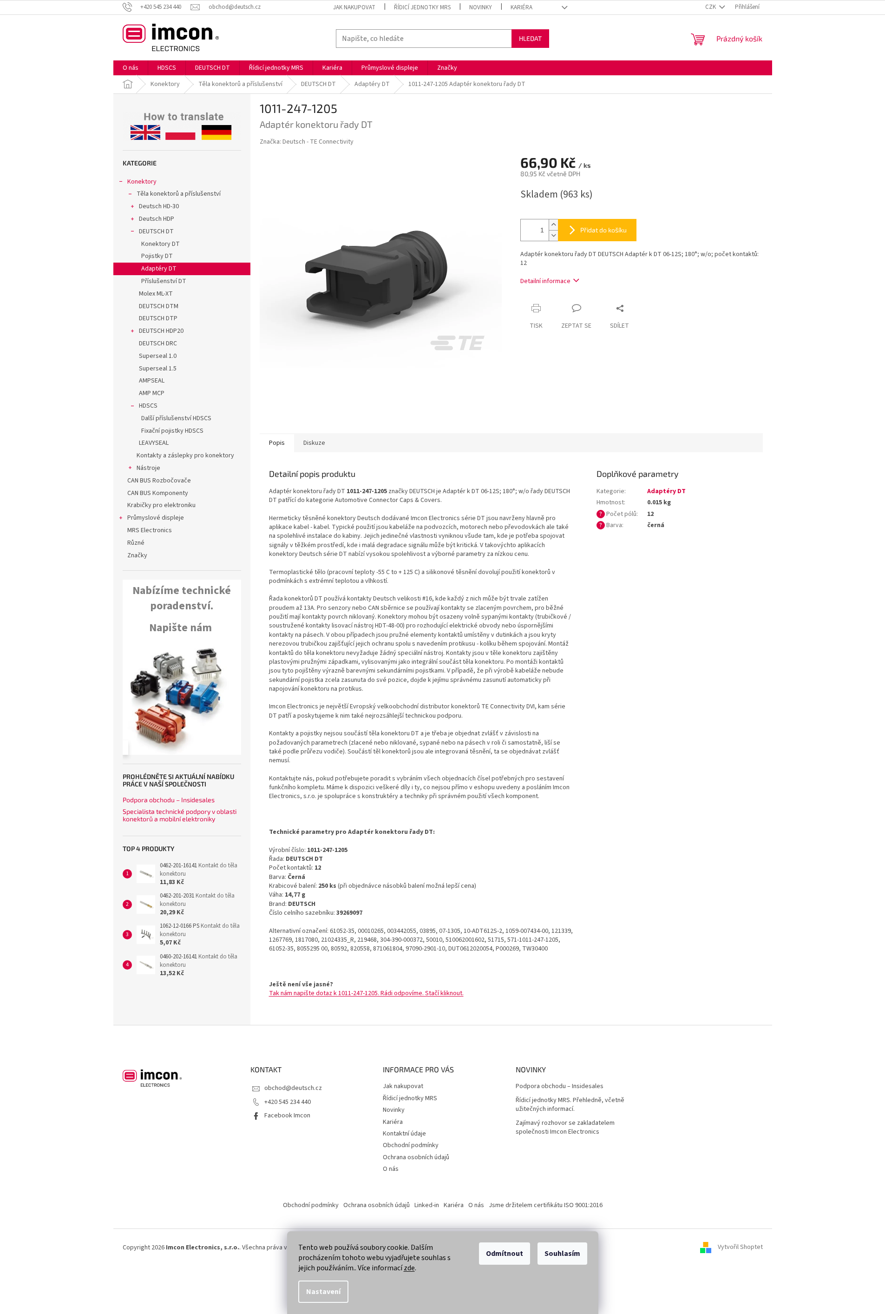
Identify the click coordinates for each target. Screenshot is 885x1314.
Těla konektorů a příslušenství (179, 193)
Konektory (142, 181)
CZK (711, 7)
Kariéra (521, 7)
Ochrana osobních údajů (416, 1157)
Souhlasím (562, 1253)
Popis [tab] (277, 443)
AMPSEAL (151, 380)
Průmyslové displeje (155, 517)
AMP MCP (151, 393)
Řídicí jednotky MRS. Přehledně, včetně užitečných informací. (570, 1105)
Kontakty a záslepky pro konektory (185, 455)
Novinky (480, 7)
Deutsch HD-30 (159, 206)
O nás (391, 1169)
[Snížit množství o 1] (553, 235)
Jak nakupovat (354, 7)
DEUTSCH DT (156, 231)
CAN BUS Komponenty (157, 493)
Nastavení (323, 1292)
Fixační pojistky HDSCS (172, 431)
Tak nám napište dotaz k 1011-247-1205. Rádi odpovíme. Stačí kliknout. (366, 993)
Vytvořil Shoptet (740, 1247)
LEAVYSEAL (154, 443)
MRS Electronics (149, 530)
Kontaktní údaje (404, 1133)
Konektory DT (160, 244)
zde (409, 1268)
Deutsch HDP (156, 219)
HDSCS (148, 405)
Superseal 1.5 (158, 368)
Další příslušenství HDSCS (176, 418)
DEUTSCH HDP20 (161, 331)
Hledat (530, 38)
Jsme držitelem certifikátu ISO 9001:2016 (546, 1205)
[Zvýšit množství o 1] (553, 224)
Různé (135, 543)
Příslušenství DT (163, 281)
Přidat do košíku (603, 230)
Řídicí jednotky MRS (422, 7)
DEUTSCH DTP (158, 318)
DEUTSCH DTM (158, 306)
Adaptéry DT (159, 268)
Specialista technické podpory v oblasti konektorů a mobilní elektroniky (179, 815)
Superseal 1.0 (158, 356)
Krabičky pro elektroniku (161, 505)
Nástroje (148, 468)
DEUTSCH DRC (158, 343)
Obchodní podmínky (411, 1145)
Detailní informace (545, 281)
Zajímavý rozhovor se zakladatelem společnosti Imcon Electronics (565, 1127)
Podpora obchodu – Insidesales (169, 799)
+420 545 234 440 (287, 1102)
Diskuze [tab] (314, 443)
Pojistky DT (157, 256)
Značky (137, 555)
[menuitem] (130, 67)
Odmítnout (504, 1253)
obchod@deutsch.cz (293, 1088)
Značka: (307, 141)
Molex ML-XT (156, 293)
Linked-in (426, 1205)
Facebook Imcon (287, 1115)
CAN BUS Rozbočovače (159, 480)
